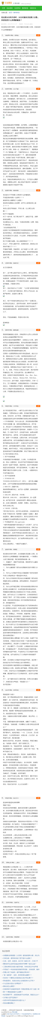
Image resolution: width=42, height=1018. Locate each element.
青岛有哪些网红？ (9, 1003)
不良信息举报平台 (26, 1014)
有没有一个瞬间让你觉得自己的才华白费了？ (18, 978)
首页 (10, 12)
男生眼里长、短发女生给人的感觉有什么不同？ (19, 981)
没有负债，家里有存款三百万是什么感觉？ (17, 958)
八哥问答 (16, 3)
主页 (3, 8)
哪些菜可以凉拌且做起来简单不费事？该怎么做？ (19, 964)
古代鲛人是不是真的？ (10, 997)
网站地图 (14, 1012)
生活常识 (17, 8)
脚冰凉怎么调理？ (9, 986)
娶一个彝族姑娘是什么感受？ (13, 992)
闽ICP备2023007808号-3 (14, 1014)
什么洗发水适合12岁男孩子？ (13, 983)
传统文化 (33, 8)
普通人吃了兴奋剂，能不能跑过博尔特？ (16, 972)
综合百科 (10, 8)
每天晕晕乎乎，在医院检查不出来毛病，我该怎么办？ (21, 995)
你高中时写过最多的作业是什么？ (14, 1000)
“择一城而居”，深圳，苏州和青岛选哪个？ (17, 975)
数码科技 (25, 8)
